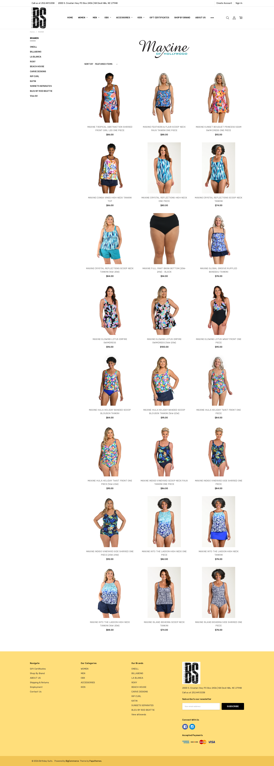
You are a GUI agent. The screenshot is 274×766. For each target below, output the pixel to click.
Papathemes (95, 761)
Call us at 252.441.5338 (43, 3)
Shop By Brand (182, 17)
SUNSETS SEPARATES (41, 86)
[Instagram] (192, 727)
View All (34, 96)
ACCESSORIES (123, 17)
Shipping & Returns (39, 682)
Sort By (88, 64)
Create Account (224, 3)
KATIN (33, 81)
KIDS (140, 17)
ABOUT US (200, 17)
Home (70, 17)
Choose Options (109, 116)
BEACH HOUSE (37, 66)
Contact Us (36, 691)
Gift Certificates (159, 17)
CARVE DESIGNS (38, 71)
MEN (95, 17)
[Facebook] (185, 727)
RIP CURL (34, 76)
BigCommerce (72, 761)
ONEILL (33, 47)
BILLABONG (35, 52)
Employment (36, 687)
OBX (106, 17)
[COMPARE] (130, 81)
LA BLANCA (35, 57)
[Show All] (212, 17)
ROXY (33, 61)
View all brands (138, 714)
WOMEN (82, 17)
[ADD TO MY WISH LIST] (130, 86)
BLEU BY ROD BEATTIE (41, 91)
